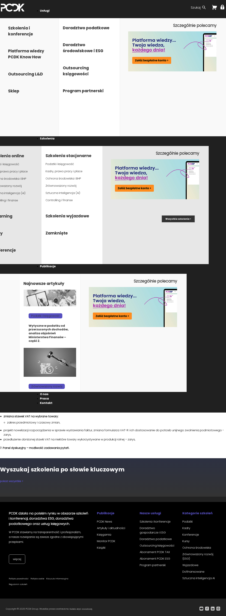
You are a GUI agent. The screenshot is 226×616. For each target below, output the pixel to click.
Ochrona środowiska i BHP (63, 178)
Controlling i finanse (59, 200)
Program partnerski (83, 91)
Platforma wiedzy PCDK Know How (26, 54)
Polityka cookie (37, 578)
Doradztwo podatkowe (86, 28)
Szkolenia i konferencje (155, 522)
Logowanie (223, 7)
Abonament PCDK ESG (155, 559)
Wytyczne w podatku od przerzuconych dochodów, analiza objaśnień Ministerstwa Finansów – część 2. (49, 333)
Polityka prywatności (18, 578)
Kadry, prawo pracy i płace (64, 171)
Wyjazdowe (190, 565)
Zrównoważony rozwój (61, 186)
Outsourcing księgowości (157, 546)
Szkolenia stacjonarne (68, 155)
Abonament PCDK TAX (155, 552)
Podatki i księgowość (60, 164)
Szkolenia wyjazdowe (67, 216)
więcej (17, 559)
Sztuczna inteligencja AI (198, 578)
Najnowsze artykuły (43, 283)
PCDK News (104, 522)
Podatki (187, 522)
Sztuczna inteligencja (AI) (63, 193)
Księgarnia (104, 535)
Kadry (186, 528)
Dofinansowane (193, 572)
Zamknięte (57, 233)
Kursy (186, 541)
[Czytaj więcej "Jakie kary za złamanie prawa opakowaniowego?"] (50, 362)
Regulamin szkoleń (18, 584)
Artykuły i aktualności (111, 528)
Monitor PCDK (106, 541)
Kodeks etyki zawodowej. (81, 609)
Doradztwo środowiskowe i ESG (83, 48)
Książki (101, 548)
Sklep (13, 91)
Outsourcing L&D (25, 74)
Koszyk (214, 9)
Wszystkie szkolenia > (178, 218)
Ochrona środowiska (196, 548)
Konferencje (190, 535)
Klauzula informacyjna (57, 578)
